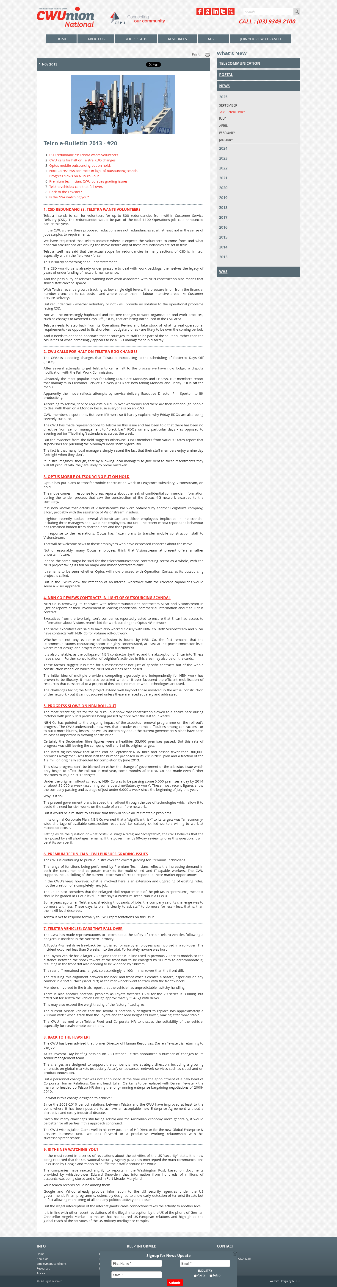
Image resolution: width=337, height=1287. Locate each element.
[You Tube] (231, 14)
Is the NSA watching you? (69, 197)
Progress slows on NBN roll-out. (74, 176)
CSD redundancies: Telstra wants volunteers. (84, 154)
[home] (101, 17)
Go (296, 11)
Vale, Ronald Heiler (232, 112)
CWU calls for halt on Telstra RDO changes (82, 160)
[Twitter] (223, 14)
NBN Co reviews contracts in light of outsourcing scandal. (94, 170)
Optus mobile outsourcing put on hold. (80, 165)
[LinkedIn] (215, 14)
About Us (96, 39)
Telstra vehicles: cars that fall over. (76, 186)
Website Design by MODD (285, 1281)
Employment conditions (51, 1263)
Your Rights (136, 39)
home (61, 39)
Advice (213, 39)
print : (196, 54)
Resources (177, 39)
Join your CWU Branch (260, 39)
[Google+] (207, 14)
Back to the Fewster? (65, 191)
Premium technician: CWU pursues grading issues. (88, 181)
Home (40, 1254)
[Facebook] (199, 14)
